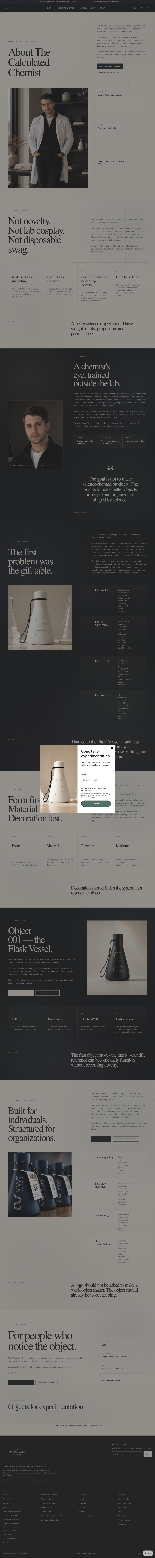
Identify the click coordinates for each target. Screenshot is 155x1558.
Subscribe (96, 804)
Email (83, 774)
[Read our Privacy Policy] (109, 794)
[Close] (112, 748)
